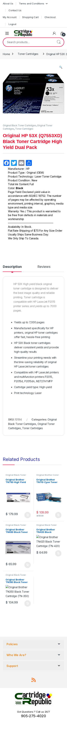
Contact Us (15, 10)
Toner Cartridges (28, 53)
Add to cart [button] (27, 515)
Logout (12, 24)
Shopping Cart (30, 17)
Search (58, 42)
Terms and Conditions (31, 3)
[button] (60, 67)
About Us (8, 3)
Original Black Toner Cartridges (19, 125)
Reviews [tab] (43, 267)
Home (6, 53)
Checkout (50, 17)
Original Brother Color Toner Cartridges (47, 476)
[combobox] (28, 42)
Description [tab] (12, 267)
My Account (10, 17)
